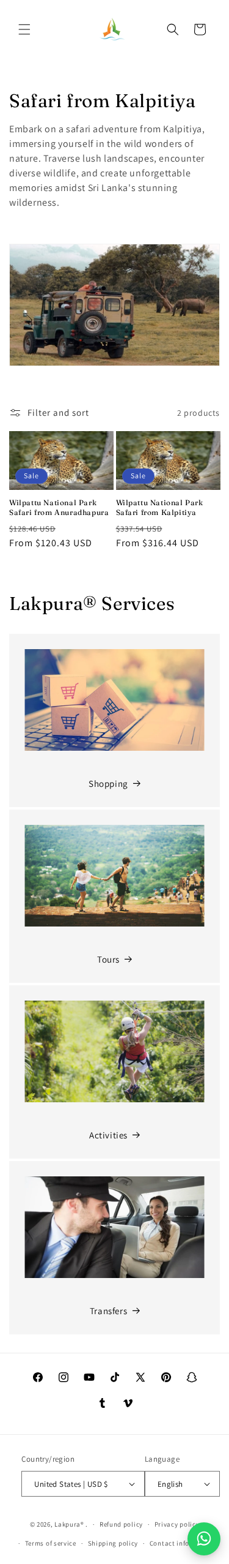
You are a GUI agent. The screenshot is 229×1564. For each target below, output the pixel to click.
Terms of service (50, 1543)
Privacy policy (177, 1524)
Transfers (108, 1311)
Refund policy (121, 1524)
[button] (24, 29)
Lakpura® (69, 1524)
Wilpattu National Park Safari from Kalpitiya (159, 507)
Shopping (108, 783)
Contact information (183, 1543)
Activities (108, 1135)
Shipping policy (113, 1543)
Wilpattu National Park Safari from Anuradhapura (59, 507)
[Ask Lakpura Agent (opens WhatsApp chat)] (203, 1538)
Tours (108, 959)
